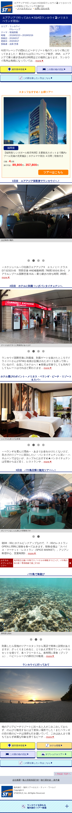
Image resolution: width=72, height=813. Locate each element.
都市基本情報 (18, 69)
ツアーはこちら (53, 172)
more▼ (39, 60)
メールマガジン (24, 8)
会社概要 (16, 780)
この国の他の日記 (55, 69)
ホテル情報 (55, 745)
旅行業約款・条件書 (50, 780)
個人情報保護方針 (30, 780)
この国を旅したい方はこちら (36, 78)
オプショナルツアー (55, 754)
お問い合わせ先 (42, 8)
